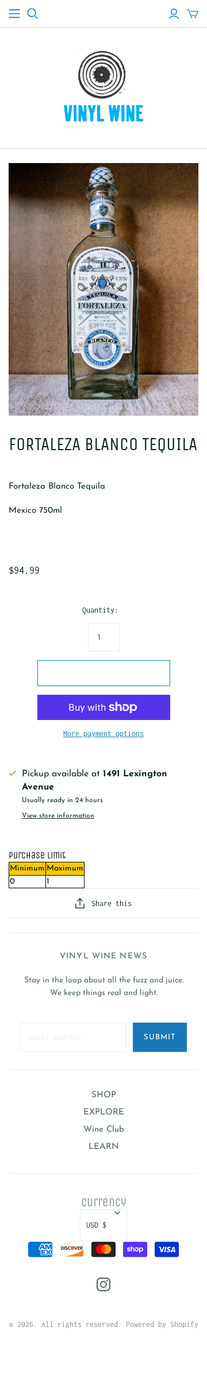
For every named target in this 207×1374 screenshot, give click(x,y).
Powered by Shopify (162, 1324)
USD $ (96, 1225)
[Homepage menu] (14, 14)
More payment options (103, 733)
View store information (58, 815)
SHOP (103, 1095)
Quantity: (100, 610)
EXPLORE (103, 1112)
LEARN (104, 1147)
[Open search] (33, 14)
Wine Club (103, 1129)
